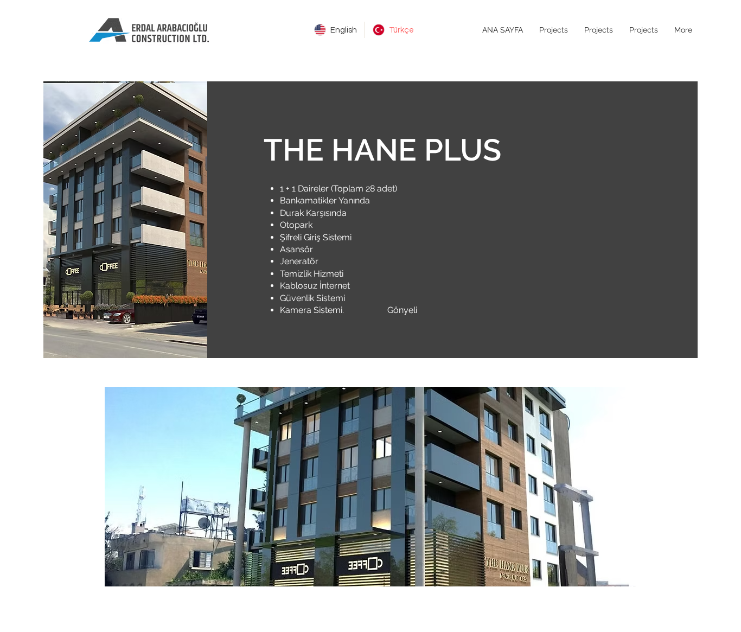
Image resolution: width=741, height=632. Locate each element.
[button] (370, 486)
